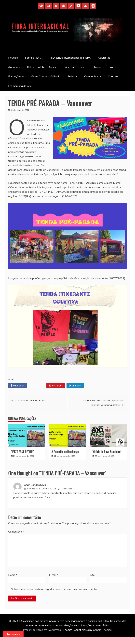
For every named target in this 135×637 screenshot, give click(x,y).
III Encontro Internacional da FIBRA (70, 57)
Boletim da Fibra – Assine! (42, 67)
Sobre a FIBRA (33, 57)
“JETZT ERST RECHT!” (22, 451)
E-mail (53, 574)
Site (92, 574)
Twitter (37, 385)
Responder (66, 488)
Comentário (16, 531)
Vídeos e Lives (73, 67)
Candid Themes (102, 629)
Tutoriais (96, 67)
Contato (113, 76)
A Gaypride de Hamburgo (65, 451)
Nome (12, 574)
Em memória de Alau (20, 86)
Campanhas (91, 76)
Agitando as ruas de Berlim (30, 400)
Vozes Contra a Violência (45, 76)
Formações (14, 76)
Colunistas (104, 57)
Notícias (13, 57)
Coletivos (114, 67)
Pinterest (57, 385)
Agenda (13, 67)
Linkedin (76, 385)
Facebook (18, 385)
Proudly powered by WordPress (42, 629)
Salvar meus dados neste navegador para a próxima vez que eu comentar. (54, 589)
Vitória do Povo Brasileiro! (107, 451)
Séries (71, 76)
